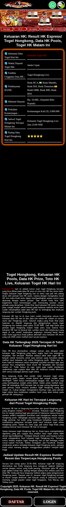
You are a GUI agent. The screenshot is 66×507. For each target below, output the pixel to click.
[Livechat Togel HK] (61, 7)
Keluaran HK (8, 289)
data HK (27, 411)
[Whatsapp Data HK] (52, 7)
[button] (61, 5)
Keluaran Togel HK (37, 55)
